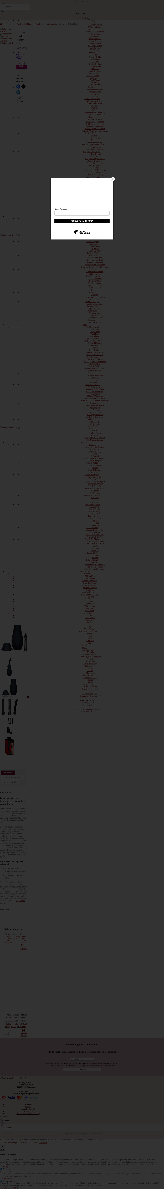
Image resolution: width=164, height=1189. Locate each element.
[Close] (113, 179)
